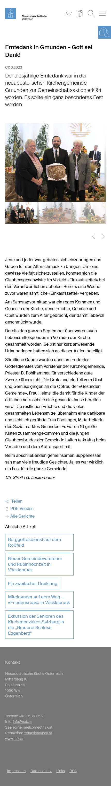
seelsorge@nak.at (37, 727)
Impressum (16, 770)
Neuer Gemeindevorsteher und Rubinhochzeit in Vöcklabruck (35, 564)
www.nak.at (14, 738)
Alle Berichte (22, 516)
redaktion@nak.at (37, 733)
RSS (73, 770)
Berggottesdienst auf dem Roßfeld (34, 542)
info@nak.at (22, 721)
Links (60, 770)
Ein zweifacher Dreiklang (32, 583)
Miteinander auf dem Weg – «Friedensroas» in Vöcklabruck (39, 599)
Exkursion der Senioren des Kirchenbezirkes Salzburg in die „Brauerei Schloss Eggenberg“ (36, 624)
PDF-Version (21, 508)
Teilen (15, 501)
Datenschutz (41, 770)
